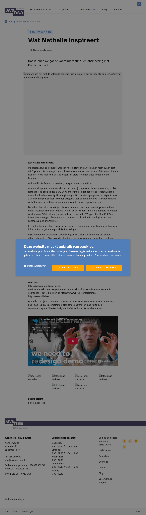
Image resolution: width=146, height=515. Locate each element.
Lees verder (116, 255)
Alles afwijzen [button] (68, 267)
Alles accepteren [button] (104, 267)
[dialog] (73, 257)
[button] (35, 266)
